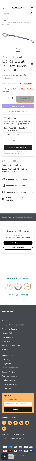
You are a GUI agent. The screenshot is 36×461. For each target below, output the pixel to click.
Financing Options (9, 329)
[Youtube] (21, 423)
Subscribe (18, 409)
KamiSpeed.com (18, 455)
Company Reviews (9, 384)
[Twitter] (10, 423)
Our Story (6, 360)
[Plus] (12, 98)
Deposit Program (9, 372)
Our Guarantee (8, 337)
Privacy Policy (7, 341)
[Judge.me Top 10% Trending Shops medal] (27, 286)
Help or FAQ (7, 333)
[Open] (4, 456)
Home (4, 20)
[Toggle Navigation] (4, 8)
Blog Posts (6, 364)
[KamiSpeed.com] (18, 7)
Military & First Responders (13, 325)
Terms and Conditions (11, 345)
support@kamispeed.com (15, 438)
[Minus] (4, 98)
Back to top (7, 311)
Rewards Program (9, 376)
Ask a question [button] (18, 248)
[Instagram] (15, 423)
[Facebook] (4, 423)
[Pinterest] (27, 423)
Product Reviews (9, 380)
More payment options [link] (18, 111)
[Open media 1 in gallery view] (18, 49)
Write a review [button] (18, 243)
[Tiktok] (4, 428)
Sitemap (5, 349)
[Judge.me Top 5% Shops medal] (18, 286)
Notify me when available (18, 147)
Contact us (6, 388)
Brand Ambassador (10, 368)
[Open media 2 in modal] (18, 38)
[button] (18, 13)
